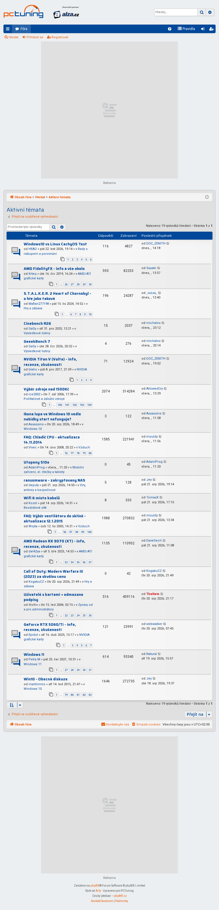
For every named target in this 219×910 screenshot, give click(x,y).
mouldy (152, 436)
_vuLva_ (151, 293)
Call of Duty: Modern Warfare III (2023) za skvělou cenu (53, 574)
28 (78, 284)
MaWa (33, 605)
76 (66, 453)
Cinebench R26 (37, 323)
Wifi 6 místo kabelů (42, 498)
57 (90, 562)
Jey (149, 480)
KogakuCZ (36, 582)
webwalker (154, 624)
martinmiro (37, 684)
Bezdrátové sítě (35, 508)
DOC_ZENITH (155, 243)
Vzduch (84, 447)
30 (90, 284)
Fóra (24, 29)
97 (70, 532)
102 (74, 405)
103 (82, 405)
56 (84, 562)
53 (66, 562)
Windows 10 (33, 429)
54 (72, 562)
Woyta (33, 526)
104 (89, 405)
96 (64, 532)
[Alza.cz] (66, 12)
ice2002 (34, 394)
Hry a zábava (33, 308)
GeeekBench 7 (37, 341)
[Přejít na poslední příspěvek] (168, 243)
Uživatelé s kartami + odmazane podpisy (53, 597)
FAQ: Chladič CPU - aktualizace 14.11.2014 (52, 440)
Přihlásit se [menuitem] (204, 30)
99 (82, 532)
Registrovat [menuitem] (212, 30)
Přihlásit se (35, 37)
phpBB (95, 885)
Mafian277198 (39, 304)
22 (66, 615)
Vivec (33, 447)
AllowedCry (154, 388)
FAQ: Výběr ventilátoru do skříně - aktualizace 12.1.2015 (55, 518)
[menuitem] (169, 29)
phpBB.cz (120, 895)
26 (66, 284)
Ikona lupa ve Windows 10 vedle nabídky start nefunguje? (52, 416)
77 (72, 453)
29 (84, 284)
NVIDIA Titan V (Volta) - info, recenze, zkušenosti (50, 362)
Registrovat (60, 37)
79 (84, 453)
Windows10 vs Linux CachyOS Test (55, 244)
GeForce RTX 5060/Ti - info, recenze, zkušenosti (50, 627)
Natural (151, 654)
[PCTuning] (23, 11)
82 (84, 695)
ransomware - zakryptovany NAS (54, 480)
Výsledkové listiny (37, 333)
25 (84, 615)
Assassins (36, 424)
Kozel (33, 503)
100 (60, 405)
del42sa (34, 551)
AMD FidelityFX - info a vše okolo (54, 269)
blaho (33, 369)
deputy (34, 485)
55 (78, 562)
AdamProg (37, 467)
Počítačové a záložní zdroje (44, 399)
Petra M (34, 659)
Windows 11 (34, 655)
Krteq (32, 274)
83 (90, 695)
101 (67, 405)
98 (76, 532)
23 (72, 615)
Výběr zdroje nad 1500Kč (46, 389)
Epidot (33, 635)
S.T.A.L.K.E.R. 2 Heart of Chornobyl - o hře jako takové (57, 296)
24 (78, 615)
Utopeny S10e (36, 462)
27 (72, 284)
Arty (98, 890)
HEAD (33, 249)
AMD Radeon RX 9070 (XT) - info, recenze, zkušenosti (54, 544)
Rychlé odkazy (9, 30)
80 (90, 453)
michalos (153, 323)
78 (78, 453)
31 (90, 670)
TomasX (152, 497)
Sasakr (151, 268)
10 (90, 314)
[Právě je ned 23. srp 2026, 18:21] (207, 197)
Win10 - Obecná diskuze (46, 679)
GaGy (32, 328)
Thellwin (152, 594)
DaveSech (154, 540)
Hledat (13, 37)
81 (78, 695)
